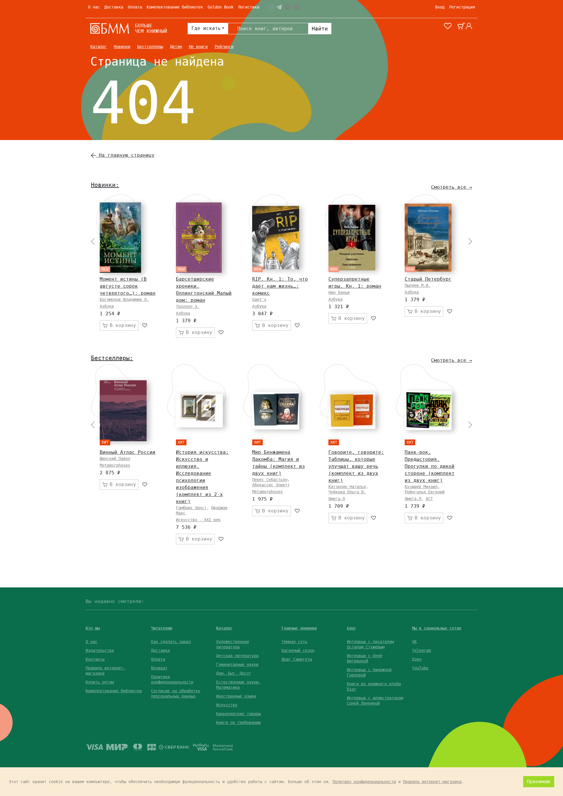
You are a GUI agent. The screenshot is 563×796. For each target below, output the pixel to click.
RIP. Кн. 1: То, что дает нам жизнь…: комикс (280, 286)
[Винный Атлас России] (123, 410)
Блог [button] (351, 628)
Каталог (98, 46)
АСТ (429, 498)
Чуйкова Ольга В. (347, 492)
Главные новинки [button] (299, 628)
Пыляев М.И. (417, 285)
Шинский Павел (115, 458)
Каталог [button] (224, 628)
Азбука (107, 306)
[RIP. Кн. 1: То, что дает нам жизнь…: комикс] (275, 237)
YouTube (420, 668)
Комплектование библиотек (175, 7)
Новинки (122, 46)
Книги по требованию (238, 722)
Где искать (206, 28)
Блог (468, 46)
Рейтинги (224, 46)
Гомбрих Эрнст (191, 507)
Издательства (100, 650)
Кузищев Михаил (421, 486)
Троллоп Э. (187, 306)
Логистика (248, 7)
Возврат (159, 668)
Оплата (135, 7)
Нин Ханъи (339, 292)
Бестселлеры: (112, 358)
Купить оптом (100, 682)
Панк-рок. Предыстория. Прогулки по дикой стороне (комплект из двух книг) (430, 466)
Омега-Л (336, 498)
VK (414, 641)
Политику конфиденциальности (364, 781)
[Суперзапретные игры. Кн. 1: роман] (351, 237)
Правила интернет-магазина (432, 781)
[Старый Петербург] (428, 238)
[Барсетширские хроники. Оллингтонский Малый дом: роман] (199, 237)
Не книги (198, 46)
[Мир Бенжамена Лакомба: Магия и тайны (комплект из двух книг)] (275, 410)
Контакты (95, 659)
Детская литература (237, 655)
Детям (176, 46)
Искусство (226, 705)
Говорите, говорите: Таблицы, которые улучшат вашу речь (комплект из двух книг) (356, 466)
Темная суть (294, 641)
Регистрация (462, 7)
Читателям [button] (161, 628)
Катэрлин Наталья (347, 486)
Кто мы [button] (93, 628)
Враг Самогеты (297, 659)
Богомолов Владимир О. (124, 299)
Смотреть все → (451, 187)
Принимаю (538, 781)
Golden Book (220, 7)
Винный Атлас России (127, 452)
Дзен (416, 659)
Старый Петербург (428, 279)
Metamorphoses (115, 465)
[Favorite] (145, 325)
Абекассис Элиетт (271, 485)
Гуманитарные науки (237, 664)
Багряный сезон (298, 650)
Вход (440, 7)
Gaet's (259, 299)
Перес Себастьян (269, 479)
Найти (320, 28)
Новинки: (105, 184)
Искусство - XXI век (198, 519)
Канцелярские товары (238, 713)
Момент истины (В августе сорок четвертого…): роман (127, 286)
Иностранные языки (236, 696)
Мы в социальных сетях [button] (436, 628)
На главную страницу (125, 155)
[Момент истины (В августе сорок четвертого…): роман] (120, 237)
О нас (94, 7)
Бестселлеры (150, 46)
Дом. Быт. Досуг (233, 673)
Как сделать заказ (171, 641)
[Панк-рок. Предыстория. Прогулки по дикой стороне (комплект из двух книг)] (428, 410)
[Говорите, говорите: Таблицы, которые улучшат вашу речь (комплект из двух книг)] (351, 411)
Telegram (421, 650)
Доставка (113, 7)
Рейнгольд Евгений (425, 492)
